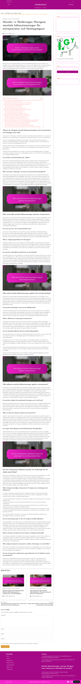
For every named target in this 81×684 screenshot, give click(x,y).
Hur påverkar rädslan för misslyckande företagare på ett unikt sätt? (17, 116)
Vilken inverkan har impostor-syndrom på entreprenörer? (15, 117)
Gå (67, 71)
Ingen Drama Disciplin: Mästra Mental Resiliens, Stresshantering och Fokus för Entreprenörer (40, 592)
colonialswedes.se (40, 4)
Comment (3, 615)
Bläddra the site (10, 662)
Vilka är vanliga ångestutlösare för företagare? (13, 106)
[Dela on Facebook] (68, 682)
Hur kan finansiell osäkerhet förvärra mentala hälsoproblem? (16, 113)
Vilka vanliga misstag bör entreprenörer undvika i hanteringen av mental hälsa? (19, 125)
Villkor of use (9, 667)
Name (2, 629)
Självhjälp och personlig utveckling (11, 18)
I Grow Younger (70, 58)
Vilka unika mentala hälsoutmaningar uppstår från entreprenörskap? (17, 109)
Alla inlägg (71, 4)
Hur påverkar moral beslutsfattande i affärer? (13, 101)
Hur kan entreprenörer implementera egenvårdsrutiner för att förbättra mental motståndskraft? (23, 126)
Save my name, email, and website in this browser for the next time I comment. (20, 643)
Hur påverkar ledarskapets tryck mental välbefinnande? (15, 110)
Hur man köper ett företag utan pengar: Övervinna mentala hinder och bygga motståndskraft (58, 660)
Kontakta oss (38, 7)
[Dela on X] (70, 682)
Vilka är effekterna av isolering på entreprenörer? (14, 112)
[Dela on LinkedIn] (72, 682)
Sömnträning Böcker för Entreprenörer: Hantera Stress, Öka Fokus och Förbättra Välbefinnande (58, 676)
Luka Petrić (12, 33)
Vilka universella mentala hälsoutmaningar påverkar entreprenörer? (17, 104)
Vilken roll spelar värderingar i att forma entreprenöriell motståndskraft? (18, 102)
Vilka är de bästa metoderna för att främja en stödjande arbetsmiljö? (17, 124)
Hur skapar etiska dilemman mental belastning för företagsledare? (17, 118)
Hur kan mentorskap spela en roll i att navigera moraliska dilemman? (17, 122)
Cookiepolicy (9, 669)
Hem (9, 4)
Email (2, 633)
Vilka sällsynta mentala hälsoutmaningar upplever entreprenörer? (16, 114)
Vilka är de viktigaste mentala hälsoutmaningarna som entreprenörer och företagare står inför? (22, 100)
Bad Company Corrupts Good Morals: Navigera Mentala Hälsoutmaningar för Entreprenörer (54, 672)
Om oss (44, 7)
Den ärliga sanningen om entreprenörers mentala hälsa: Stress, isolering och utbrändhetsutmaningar (56, 657)
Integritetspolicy (10, 664)
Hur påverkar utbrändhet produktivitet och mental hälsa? (15, 108)
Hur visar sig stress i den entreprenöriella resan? (14, 105)
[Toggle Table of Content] (40, 98)
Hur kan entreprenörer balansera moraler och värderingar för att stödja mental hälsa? (20, 120)
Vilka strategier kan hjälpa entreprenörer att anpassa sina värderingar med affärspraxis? (21, 121)
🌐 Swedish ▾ (76, 681)
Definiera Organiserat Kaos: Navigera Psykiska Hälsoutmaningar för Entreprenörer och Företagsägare (13, 592)
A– (10, 1)
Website (3, 638)
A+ (7, 1)
